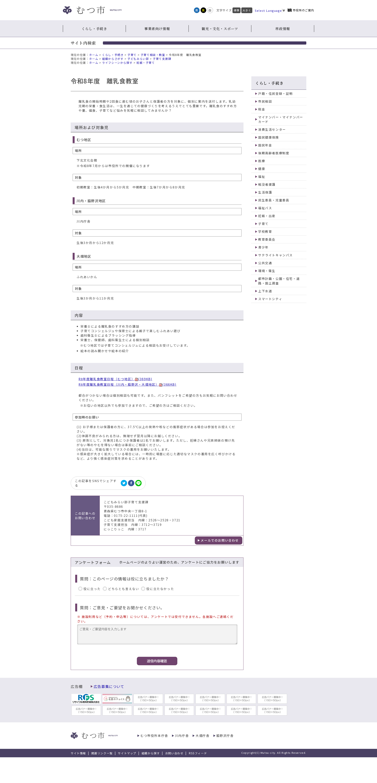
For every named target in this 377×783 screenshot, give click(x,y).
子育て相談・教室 (153, 55)
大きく (246, 10)
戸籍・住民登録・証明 (275, 93)
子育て (132, 55)
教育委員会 (266, 239)
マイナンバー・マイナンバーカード (280, 119)
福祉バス (265, 208)
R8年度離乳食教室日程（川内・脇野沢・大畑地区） (128, 384)
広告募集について (109, 686)
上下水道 (265, 291)
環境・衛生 (266, 271)
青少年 (263, 247)
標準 (236, 10)
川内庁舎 (182, 735)
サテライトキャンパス (275, 255)
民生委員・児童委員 (273, 200)
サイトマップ (127, 753)
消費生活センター (272, 129)
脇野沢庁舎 (225, 735)
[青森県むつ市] (92, 10)
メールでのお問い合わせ (220, 540)
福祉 (261, 176)
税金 (261, 109)
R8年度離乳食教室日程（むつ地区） (115, 379)
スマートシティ (270, 299)
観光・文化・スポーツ (220, 28)
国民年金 (265, 145)
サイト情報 (78, 753)
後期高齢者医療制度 (273, 153)
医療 (261, 161)
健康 (261, 168)
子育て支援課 (162, 59)
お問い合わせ (174, 753)
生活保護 (265, 192)
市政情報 (282, 28)
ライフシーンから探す (117, 63)
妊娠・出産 (266, 216)
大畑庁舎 (202, 735)
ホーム (93, 55)
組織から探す (151, 753)
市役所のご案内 (303, 10)
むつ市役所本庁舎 (154, 735)
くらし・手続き (94, 28)
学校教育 (265, 231)
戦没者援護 (266, 184)
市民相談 (265, 101)
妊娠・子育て (145, 63)
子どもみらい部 (138, 59)
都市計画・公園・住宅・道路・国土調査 (279, 280)
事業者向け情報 (157, 28)
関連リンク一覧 (102, 753)
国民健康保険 (268, 137)
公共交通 (265, 263)
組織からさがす (113, 59)
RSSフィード (198, 753)
